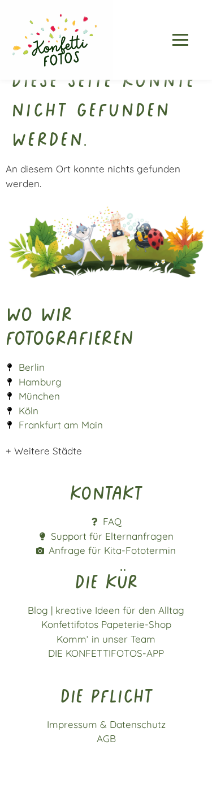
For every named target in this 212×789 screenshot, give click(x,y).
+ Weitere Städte (44, 451)
